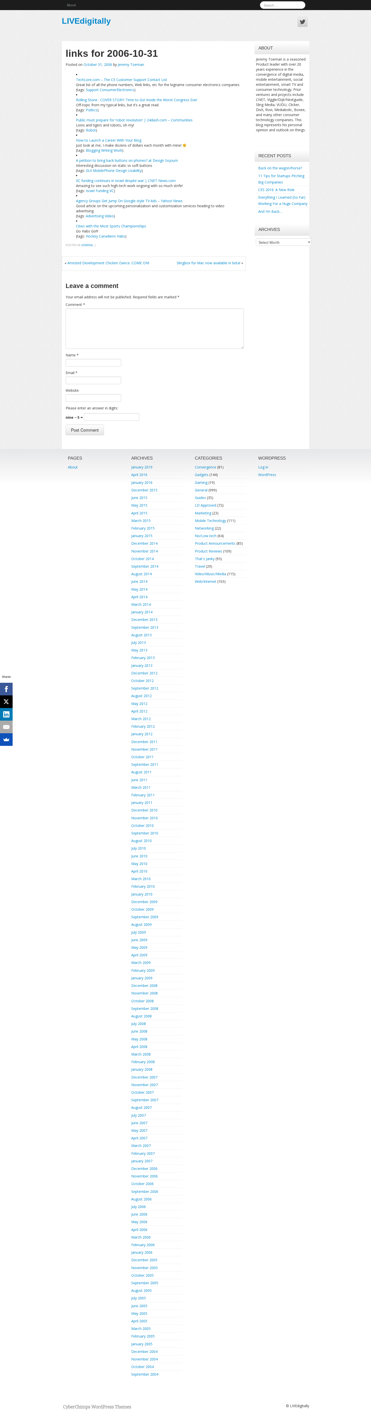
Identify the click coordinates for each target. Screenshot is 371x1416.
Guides (200, 497)
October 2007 (142, 1092)
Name (72, 355)
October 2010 (142, 825)
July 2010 (138, 848)
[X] (6, 701)
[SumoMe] (6, 739)
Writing (107, 150)
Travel (200, 566)
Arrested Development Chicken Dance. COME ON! (108, 262)
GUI (89, 170)
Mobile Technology (210, 520)
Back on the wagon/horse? (280, 168)
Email (71, 372)
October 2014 (142, 558)
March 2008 (141, 1054)
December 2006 (144, 1168)
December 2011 (144, 741)
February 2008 (143, 1061)
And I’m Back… (270, 211)
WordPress (267, 474)
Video (109, 216)
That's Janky (205, 558)
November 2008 (144, 993)
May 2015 (139, 505)
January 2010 (141, 894)
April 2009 (139, 955)
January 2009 (141, 978)
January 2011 (141, 802)
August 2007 (141, 1107)
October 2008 (142, 1001)
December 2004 (144, 1351)
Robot (91, 130)
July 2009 (138, 932)
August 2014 (141, 573)
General (87, 245)
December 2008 (144, 985)
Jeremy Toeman (131, 64)
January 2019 (141, 467)
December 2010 (144, 810)
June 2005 (139, 1305)
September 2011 (144, 764)
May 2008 (139, 1039)
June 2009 (139, 939)
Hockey (92, 236)
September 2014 (144, 566)
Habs (121, 236)
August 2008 (141, 1016)
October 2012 (142, 680)
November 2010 (144, 818)
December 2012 (144, 673)
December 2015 (144, 490)
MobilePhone (104, 170)
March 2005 (141, 1328)
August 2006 (141, 1199)
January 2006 (141, 1252)
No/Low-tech (206, 535)
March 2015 (141, 520)
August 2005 (141, 1290)
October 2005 (142, 1275)
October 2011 (142, 756)
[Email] (6, 727)
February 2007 (143, 1153)
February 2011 (143, 795)
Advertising (95, 216)
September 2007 (144, 1099)
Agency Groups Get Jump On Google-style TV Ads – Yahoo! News (129, 200)
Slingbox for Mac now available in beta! (208, 262)
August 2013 (141, 635)
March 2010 (141, 878)
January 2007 (141, 1161)
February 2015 (143, 528)
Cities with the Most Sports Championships (111, 226)
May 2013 (139, 650)
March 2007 (141, 1145)
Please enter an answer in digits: (92, 408)
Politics (91, 110)
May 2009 (139, 947)
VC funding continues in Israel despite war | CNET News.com (126, 180)
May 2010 (139, 863)
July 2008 (138, 1023)
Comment (75, 304)
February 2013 (143, 657)
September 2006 (144, 1191)
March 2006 (141, 1237)
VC (112, 190)
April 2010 (139, 871)
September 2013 (144, 627)
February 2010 (143, 886)
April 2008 (139, 1046)
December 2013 (144, 619)
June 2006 (139, 1214)
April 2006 (139, 1229)
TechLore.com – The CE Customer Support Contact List (121, 79)
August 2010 (141, 840)
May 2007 (139, 1130)
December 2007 (144, 1077)
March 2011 (141, 787)
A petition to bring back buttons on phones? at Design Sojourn (127, 160)
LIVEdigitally (86, 20)
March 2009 (141, 962)
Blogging (93, 150)
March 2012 (141, 718)
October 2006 (142, 1183)
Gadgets (201, 474)
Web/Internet (205, 581)
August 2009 (141, 924)
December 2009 (144, 901)
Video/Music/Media (210, 573)
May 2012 (139, 703)
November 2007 (144, 1084)
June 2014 (139, 581)
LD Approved (205, 505)
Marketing (203, 513)
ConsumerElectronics (117, 89)
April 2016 (139, 474)
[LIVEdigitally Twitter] (303, 22)
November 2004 (144, 1359)
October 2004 (142, 1366)
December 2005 (144, 1259)
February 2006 (143, 1244)
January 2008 (141, 1069)
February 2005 (143, 1336)
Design (121, 170)
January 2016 (141, 482)
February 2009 (143, 970)
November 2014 (144, 551)
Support (92, 89)
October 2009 (142, 909)
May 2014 (139, 589)
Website (72, 390)
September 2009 (144, 916)
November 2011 (144, 749)
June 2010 (139, 856)
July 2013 (138, 642)
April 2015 (139, 513)
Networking (204, 528)
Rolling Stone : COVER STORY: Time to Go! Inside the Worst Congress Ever (136, 99)
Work (118, 150)
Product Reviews (208, 551)
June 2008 (139, 1031)
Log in (263, 467)
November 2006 (144, 1176)
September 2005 (144, 1282)
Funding (102, 190)
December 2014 (144, 543)
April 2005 (139, 1321)
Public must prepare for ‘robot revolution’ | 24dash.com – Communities (134, 120)
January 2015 (141, 535)
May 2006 (139, 1221)
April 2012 (139, 711)
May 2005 (139, 1313)
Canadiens (107, 236)
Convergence (205, 467)
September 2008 (144, 1008)
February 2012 (143, 726)
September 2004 (144, 1374)
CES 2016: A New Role (276, 189)
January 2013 (141, 665)
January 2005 (141, 1344)
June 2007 (139, 1122)
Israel (90, 190)
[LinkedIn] (6, 714)
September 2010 (144, 833)
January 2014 (141, 612)
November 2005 (144, 1267)
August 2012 (141, 695)
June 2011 (139, 779)
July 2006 (138, 1206)
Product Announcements (215, 543)
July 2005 (138, 1298)
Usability (135, 170)
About (71, 5)
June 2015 (139, 497)
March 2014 (141, 604)
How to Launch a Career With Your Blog (108, 140)
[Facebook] (6, 689)
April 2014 (139, 596)
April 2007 (139, 1138)
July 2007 (138, 1115)
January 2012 (141, 733)
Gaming (201, 482)
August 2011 (141, 772)
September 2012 (144, 688)
